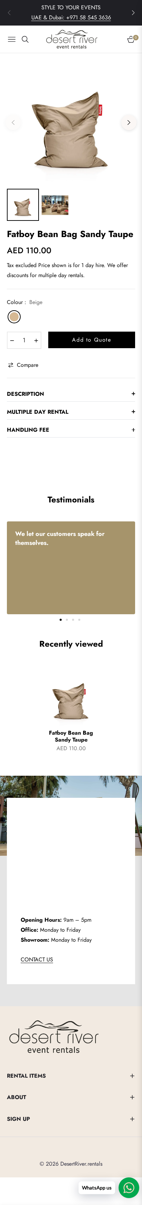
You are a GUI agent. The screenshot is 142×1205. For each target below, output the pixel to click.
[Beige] (14, 316)
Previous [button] (13, 122)
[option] (71, 120)
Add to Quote (91, 340)
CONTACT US (37, 959)
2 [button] (67, 620)
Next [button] (128, 122)
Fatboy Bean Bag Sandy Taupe (71, 736)
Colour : (24, 302)
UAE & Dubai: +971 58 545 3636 (71, 17)
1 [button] (61, 620)
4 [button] (79, 620)
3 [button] (73, 620)
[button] (133, 12)
